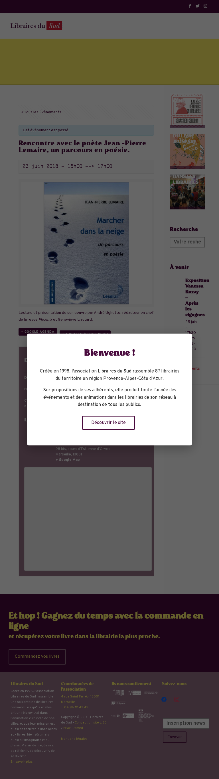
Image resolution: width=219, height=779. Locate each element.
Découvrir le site (108, 423)
